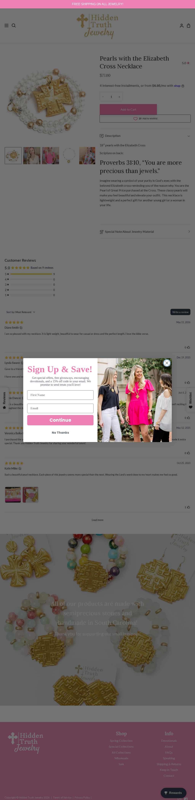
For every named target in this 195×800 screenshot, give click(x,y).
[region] (97, 4)
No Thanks (60, 432)
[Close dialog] (167, 363)
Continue (60, 420)
